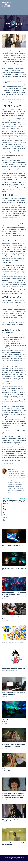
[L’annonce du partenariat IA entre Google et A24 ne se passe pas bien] (14, 834)
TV (14, 10)
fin (2, 463)
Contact (19, 12)
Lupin (13, 463)
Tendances (18, 10)
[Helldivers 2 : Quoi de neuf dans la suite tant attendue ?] (14, 709)
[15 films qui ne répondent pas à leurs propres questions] (14, 811)
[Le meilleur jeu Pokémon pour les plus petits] (14, 632)
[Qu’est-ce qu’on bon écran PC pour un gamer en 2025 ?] (14, 559)
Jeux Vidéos (10, 10)
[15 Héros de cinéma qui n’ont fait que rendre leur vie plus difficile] (14, 760)
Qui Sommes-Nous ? (11, 12)
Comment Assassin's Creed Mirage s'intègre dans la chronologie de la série (15, 500)
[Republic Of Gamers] (6, 4)
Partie (4, 463)
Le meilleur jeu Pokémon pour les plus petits (13, 642)
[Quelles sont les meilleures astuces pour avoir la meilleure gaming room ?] (14, 684)
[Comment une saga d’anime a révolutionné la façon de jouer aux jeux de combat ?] (14, 657)
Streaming (12, 8)
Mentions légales (20, 857)
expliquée (8, 463)
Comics (21, 8)
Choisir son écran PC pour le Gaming (11, 545)
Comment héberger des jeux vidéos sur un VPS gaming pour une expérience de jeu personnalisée (14, 594)
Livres (6, 8)
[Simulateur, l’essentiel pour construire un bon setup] (14, 609)
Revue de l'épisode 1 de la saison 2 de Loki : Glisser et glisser (3, 509)
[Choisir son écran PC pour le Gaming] (14, 536)
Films (17, 8)
